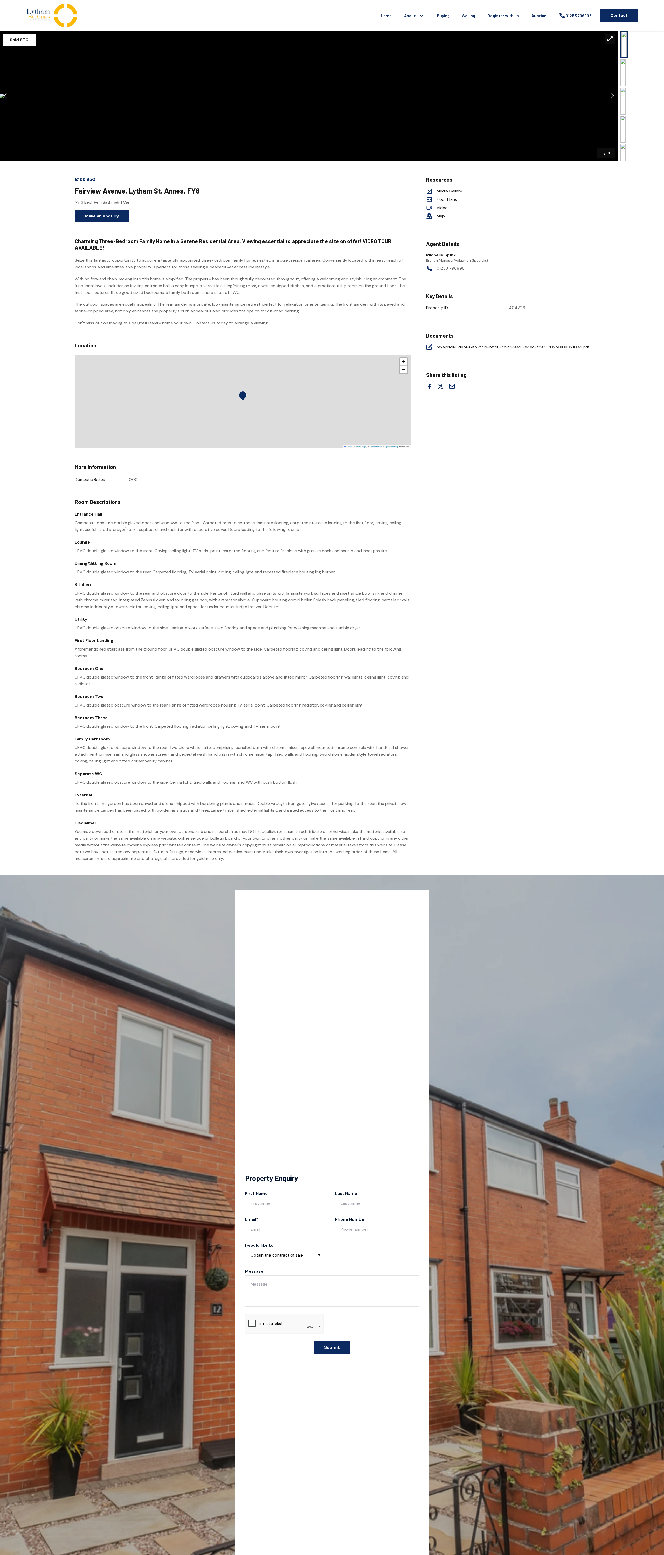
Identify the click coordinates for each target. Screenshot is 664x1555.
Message (254, 1271)
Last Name (346, 1193)
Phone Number (350, 1219)
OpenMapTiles (376, 446)
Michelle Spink (441, 255)
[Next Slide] (612, 96)
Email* (251, 1219)
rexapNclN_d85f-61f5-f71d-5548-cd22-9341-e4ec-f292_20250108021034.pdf (513, 347)
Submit (332, 1347)
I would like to (259, 1245)
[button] (309, 96)
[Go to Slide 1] (624, 44)
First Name (256, 1193)
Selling (468, 15)
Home (386, 15)
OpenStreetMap (391, 446)
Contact (619, 15)
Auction (539, 15)
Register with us (503, 15)
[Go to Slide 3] (623, 101)
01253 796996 (451, 268)
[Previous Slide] (5, 96)
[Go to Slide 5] (623, 157)
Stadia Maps (361, 446)
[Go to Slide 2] (623, 72)
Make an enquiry (102, 216)
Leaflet (349, 446)
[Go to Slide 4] (623, 129)
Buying (443, 15)
